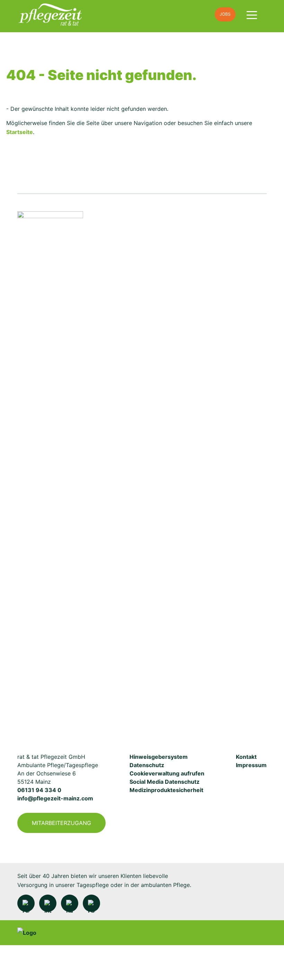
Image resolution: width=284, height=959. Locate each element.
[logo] (102, 14)
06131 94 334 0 (39, 790)
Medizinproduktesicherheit (166, 790)
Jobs (225, 14)
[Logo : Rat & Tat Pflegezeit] (50, 471)
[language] (201, 14)
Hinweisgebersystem (159, 756)
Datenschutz (147, 765)
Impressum (251, 765)
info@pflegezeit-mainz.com (55, 798)
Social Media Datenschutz (164, 781)
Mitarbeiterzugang (61, 822)
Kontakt (246, 756)
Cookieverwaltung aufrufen (167, 773)
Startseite (19, 131)
